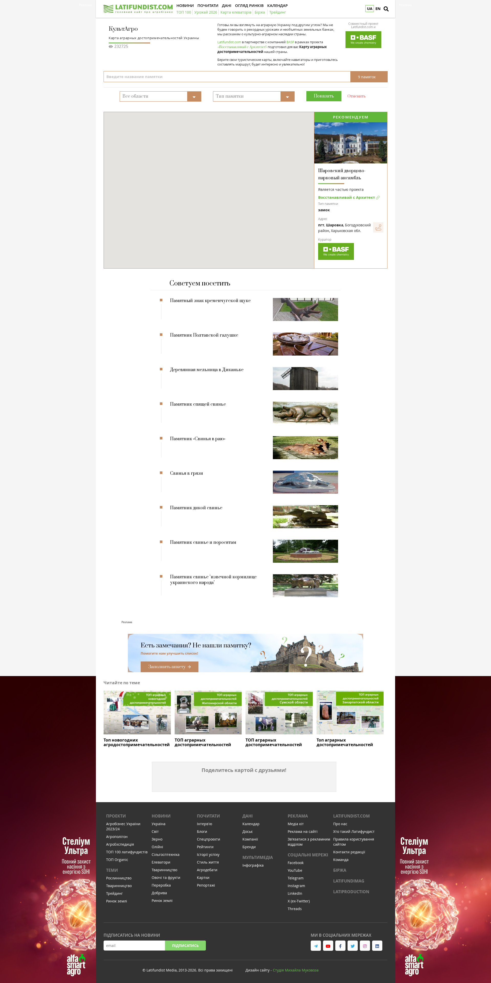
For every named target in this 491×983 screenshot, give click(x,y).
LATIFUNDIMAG (348, 881)
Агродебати (207, 869)
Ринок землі (116, 901)
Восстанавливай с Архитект (347, 197)
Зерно (157, 839)
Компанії (250, 839)
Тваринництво (119, 885)
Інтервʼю (204, 823)
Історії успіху (208, 854)
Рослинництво (118, 878)
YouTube (295, 870)
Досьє (247, 831)
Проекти (116, 816)
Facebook (296, 862)
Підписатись (185, 945)
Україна (158, 823)
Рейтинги (205, 846)
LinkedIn (295, 893)
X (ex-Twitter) (299, 901)
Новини (161, 816)
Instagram (296, 885)
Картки (203, 877)
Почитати (208, 816)
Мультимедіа (257, 857)
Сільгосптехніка (166, 854)
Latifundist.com (351, 816)
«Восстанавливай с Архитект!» (242, 47)
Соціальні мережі (308, 855)
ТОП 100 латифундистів (127, 851)
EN (378, 8)
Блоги (202, 831)
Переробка (161, 885)
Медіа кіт (296, 823)
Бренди (249, 846)
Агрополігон (117, 836)
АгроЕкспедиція (120, 844)
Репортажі (206, 885)
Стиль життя (208, 862)
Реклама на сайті (303, 831)
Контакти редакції (349, 851)
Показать (324, 96)
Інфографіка (253, 865)
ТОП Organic (117, 859)
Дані (247, 816)
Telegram (296, 878)
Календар (251, 823)
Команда (341, 859)
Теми (112, 870)
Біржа (339, 870)
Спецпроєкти (208, 839)
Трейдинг (114, 893)
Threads (295, 908)
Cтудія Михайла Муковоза (296, 970)
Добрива (159, 892)
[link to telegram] (316, 946)
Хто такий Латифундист (354, 831)
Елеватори (161, 862)
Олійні (157, 846)
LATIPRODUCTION (351, 891)
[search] (386, 9)
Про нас (340, 823)
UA (369, 8)
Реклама (298, 816)
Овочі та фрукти (166, 877)
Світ (155, 831)
